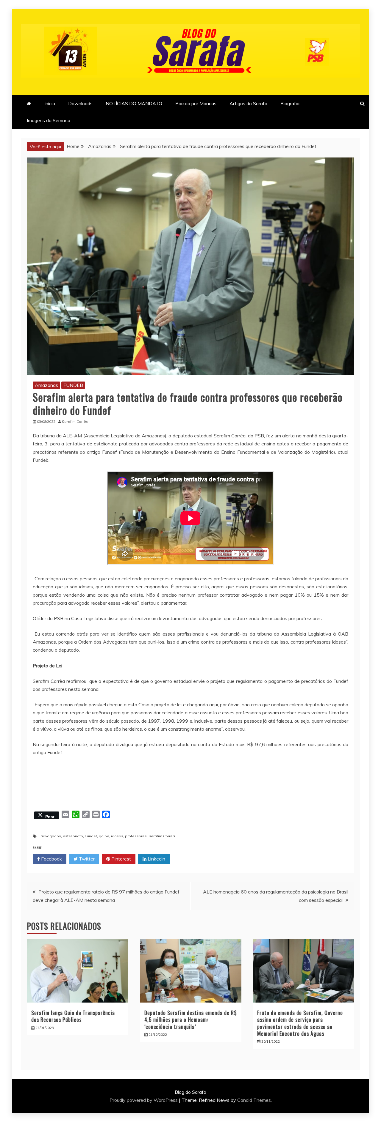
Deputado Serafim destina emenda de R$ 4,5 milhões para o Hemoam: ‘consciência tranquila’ (190, 1019)
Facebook (51, 859)
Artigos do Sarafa (248, 103)
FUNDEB (73, 385)
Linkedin (155, 859)
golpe (104, 836)
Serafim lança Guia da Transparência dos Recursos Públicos (73, 1016)
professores (136, 836)
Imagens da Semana (48, 120)
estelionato (73, 836)
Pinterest (120, 859)
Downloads (80, 103)
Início (49, 103)
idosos (117, 836)
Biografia (289, 103)
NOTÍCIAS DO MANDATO (134, 103)
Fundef (91, 836)
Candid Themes (254, 1100)
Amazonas (46, 385)
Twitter (86, 859)
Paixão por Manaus (195, 103)
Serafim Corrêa (162, 836)
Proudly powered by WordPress (144, 1100)
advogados (50, 836)
